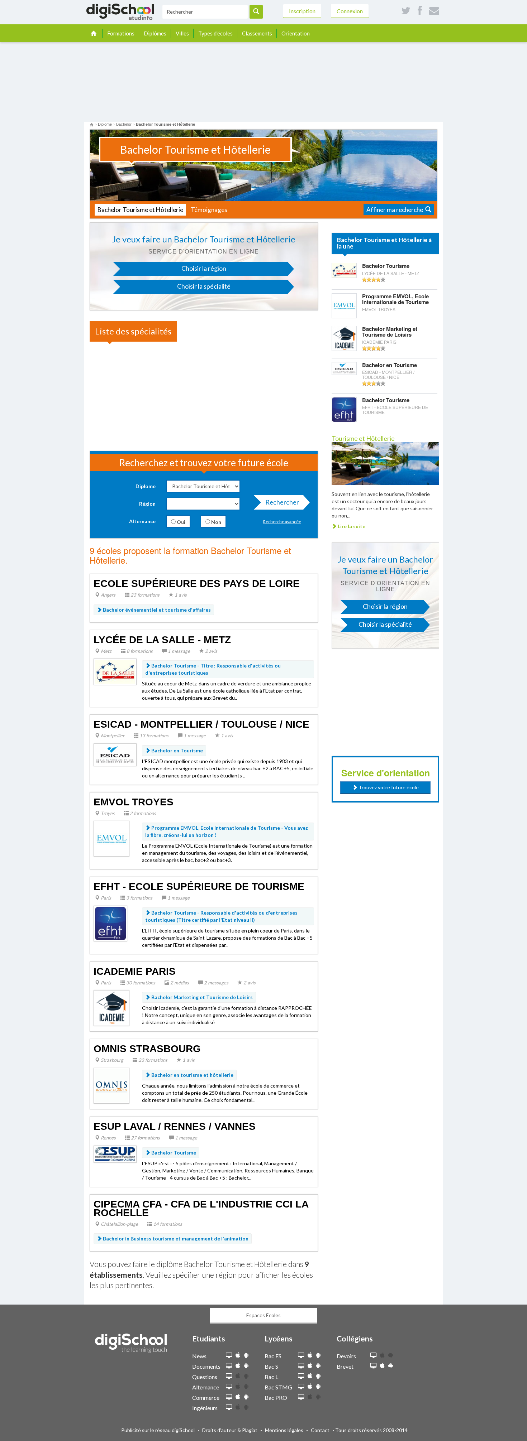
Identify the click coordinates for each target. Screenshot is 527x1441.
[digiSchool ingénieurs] (229, 1407)
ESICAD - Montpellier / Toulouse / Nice (201, 724)
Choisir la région (203, 268)
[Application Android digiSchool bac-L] (318, 1376)
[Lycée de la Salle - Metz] (115, 671)
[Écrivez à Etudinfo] (434, 11)
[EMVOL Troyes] (111, 838)
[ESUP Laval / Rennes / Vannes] (115, 1153)
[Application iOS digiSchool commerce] (238, 1396)
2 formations (142, 813)
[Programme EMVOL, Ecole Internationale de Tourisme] (344, 305)
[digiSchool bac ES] (301, 1355)
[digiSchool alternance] (229, 1386)
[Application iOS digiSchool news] (238, 1355)
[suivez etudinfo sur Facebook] (420, 11)
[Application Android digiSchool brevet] (390, 1365)
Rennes (108, 1138)
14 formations (167, 1224)
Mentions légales (284, 1430)
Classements (257, 33)
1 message (178, 651)
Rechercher (282, 502)
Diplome (146, 486)
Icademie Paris (135, 971)
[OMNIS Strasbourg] (111, 1085)
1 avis (180, 595)
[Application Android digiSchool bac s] (318, 1365)
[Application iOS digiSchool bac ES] (310, 1355)
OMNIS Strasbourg (147, 1048)
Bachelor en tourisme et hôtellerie (191, 1075)
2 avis (210, 651)
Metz (105, 651)
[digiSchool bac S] (301, 1366)
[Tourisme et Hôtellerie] (385, 463)
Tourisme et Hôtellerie (363, 438)
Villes (182, 33)
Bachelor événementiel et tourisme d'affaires (156, 610)
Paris (105, 898)
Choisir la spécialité (204, 286)
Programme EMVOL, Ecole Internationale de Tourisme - (226, 831)
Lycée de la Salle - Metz (162, 639)
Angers (107, 595)
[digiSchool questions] (229, 1376)
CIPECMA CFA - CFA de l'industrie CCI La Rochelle (201, 1208)
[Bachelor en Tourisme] (344, 368)
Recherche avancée (282, 521)
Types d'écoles (215, 33)
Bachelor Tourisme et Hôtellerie (140, 209)
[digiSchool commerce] (229, 1397)
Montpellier (112, 735)
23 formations (144, 595)
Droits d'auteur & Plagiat (229, 1430)
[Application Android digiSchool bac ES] (318, 1355)
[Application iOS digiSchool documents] (238, 1365)
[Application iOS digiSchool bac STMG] (310, 1386)
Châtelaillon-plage (119, 1224)
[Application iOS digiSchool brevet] (382, 1365)
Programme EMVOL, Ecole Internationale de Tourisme (395, 302)
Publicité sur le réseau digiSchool (158, 1430)
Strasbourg (111, 1060)
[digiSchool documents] (229, 1366)
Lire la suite (351, 526)
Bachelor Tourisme (173, 1153)
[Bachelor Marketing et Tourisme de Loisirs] (344, 337)
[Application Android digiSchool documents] (246, 1365)
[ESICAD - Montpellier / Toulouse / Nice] (115, 754)
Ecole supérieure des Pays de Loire (197, 583)
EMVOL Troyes (134, 802)
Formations (120, 33)
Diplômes (155, 33)
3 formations (138, 898)
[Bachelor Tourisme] (344, 270)
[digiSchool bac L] (301, 1376)
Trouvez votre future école (388, 787)
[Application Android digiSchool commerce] (246, 1396)
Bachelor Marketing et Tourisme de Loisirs (201, 997)
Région (147, 504)
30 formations (140, 982)
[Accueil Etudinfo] (92, 124)
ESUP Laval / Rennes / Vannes (175, 1126)
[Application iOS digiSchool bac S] (310, 1365)
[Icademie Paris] (111, 1007)
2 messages (215, 982)
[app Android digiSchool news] (246, 1355)
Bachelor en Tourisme (176, 750)
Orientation (295, 33)
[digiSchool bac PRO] (301, 1397)
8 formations (139, 651)
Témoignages (209, 209)
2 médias (179, 982)
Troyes (107, 813)
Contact (320, 1430)
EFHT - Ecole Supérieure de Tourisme (199, 886)
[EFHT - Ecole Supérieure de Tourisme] (110, 923)
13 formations (153, 735)
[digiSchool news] (229, 1355)
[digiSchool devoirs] (373, 1355)
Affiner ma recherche (395, 209)
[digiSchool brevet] (373, 1366)
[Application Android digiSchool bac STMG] (318, 1386)
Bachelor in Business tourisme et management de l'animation (175, 1238)
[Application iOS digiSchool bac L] (310, 1376)
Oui (180, 522)
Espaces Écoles (263, 1315)
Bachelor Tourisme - (213, 669)
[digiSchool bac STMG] (301, 1386)
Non (215, 522)
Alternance (142, 521)
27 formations (145, 1138)
